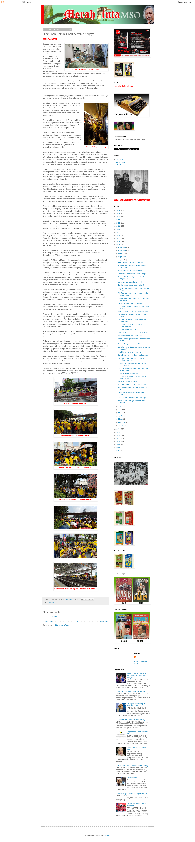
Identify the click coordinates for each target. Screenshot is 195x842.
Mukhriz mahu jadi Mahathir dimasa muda (133, 311)
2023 (118, 220)
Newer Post (47, 621)
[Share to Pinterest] (92, 599)
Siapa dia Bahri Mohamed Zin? (129, 373)
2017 (118, 238)
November (122, 250)
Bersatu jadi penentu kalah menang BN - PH (136, 805)
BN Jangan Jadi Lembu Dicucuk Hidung (130, 720)
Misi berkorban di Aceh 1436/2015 (130, 336)
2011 (118, 438)
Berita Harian (121, 162)
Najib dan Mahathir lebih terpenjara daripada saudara (131, 359)
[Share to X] (87, 599)
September (122, 257)
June (120, 410)
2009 (118, 445)
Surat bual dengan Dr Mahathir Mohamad (133, 385)
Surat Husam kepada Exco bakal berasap (133, 355)
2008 (118, 448)
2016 (118, 242)
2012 (118, 435)
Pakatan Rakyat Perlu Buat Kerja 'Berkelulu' (132, 794)
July (120, 407)
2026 (118, 210)
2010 (118, 442)
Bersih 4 (51, 602)
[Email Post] (76, 599)
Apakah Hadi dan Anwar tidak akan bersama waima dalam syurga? (137, 676)
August (121, 260)
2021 (118, 226)
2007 (118, 451)
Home (76, 621)
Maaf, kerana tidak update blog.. (129, 352)
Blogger (107, 836)
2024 (118, 217)
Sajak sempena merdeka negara (130, 271)
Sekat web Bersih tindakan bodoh (130, 282)
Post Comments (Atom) (61, 625)
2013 (118, 432)
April (120, 416)
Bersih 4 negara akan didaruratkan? (131, 285)
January (121, 425)
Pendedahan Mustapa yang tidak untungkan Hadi (130, 325)
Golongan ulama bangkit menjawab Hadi (136, 705)
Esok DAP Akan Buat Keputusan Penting (130, 692)
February (121, 422)
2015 (118, 245)
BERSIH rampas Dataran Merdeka (130, 263)
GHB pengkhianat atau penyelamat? (131, 303)
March (120, 419)
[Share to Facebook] (90, 599)
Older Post (104, 621)
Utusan (118, 165)
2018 (118, 235)
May (120, 413)
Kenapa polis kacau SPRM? (128, 381)
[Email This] (82, 599)
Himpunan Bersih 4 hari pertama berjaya (132, 274)
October (121, 254)
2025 (118, 214)
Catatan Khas (132, 778)
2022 (118, 223)
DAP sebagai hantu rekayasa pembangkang (132, 766)
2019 (118, 232)
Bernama (119, 159)
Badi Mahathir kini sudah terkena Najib (132, 398)
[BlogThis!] (85, 599)
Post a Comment (52, 617)
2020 (118, 229)
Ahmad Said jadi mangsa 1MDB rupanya (133, 344)
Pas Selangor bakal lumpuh (128, 330)
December (122, 247)
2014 (118, 429)
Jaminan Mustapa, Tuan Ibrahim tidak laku (133, 333)
